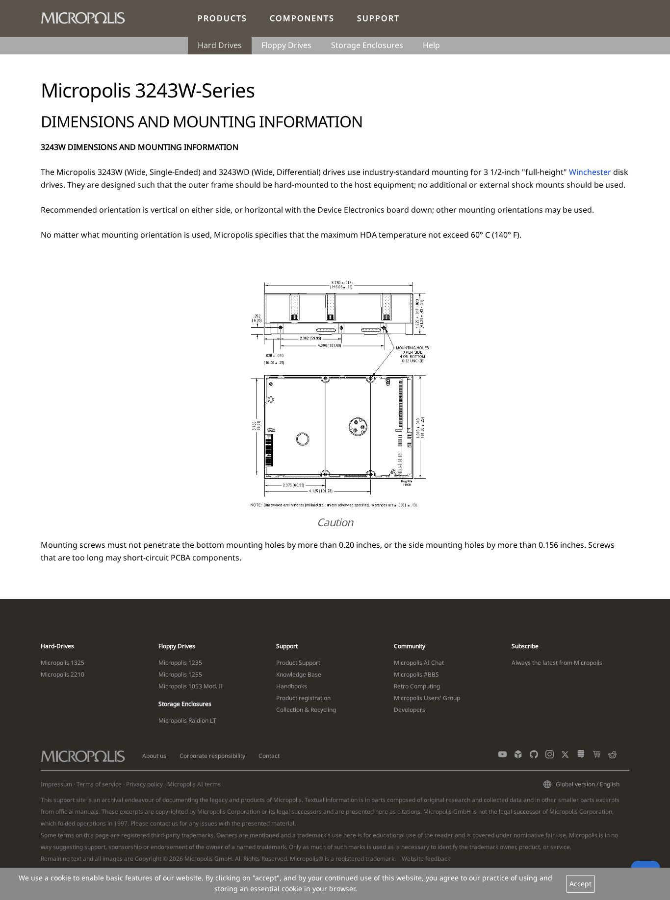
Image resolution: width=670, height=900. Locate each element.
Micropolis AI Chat (419, 662)
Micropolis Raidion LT (187, 720)
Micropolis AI (185, 784)
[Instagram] (549, 756)
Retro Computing (417, 686)
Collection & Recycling (306, 709)
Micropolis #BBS (416, 674)
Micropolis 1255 (180, 674)
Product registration (303, 698)
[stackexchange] (581, 756)
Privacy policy (144, 784)
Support (378, 18)
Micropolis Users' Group (427, 698)
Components (302, 18)
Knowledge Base (298, 674)
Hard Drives (220, 45)
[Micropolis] (88, 15)
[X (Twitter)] (565, 756)
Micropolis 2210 (62, 674)
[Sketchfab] (518, 756)
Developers (409, 709)
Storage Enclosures (367, 45)
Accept (580, 883)
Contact (269, 756)
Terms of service (99, 784)
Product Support (298, 662)
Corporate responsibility (212, 756)
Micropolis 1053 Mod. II (190, 686)
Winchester (590, 172)
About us (154, 756)
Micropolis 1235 (180, 662)
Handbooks (291, 686)
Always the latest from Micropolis (557, 662)
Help (431, 45)
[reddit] (612, 756)
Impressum (56, 784)
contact (160, 823)
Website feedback (426, 858)
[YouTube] (502, 756)
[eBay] (597, 756)
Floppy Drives (286, 45)
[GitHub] (534, 756)
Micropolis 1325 (62, 662)
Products (222, 18)
